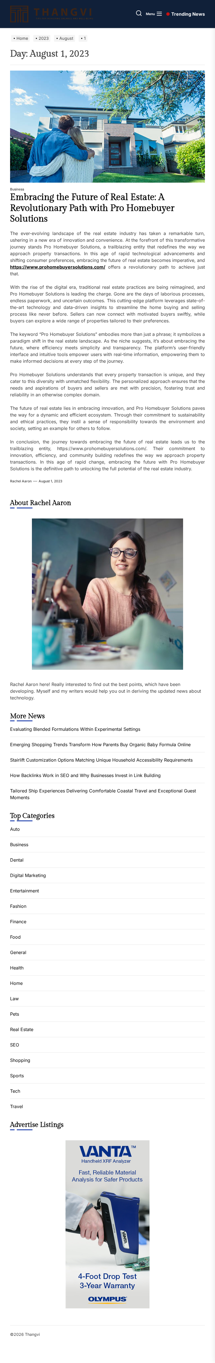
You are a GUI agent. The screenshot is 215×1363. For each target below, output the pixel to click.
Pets (14, 1014)
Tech (15, 1091)
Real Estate (21, 1029)
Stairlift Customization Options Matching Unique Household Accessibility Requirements (101, 760)
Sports (17, 1075)
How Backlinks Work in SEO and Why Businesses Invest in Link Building (85, 775)
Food (15, 937)
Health (17, 968)
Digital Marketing (28, 875)
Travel (16, 1106)
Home (16, 983)
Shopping (20, 1060)
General (18, 952)
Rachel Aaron (21, 481)
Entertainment (24, 891)
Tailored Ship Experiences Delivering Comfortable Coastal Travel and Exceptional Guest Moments (103, 794)
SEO (14, 1045)
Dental (17, 860)
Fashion (18, 906)
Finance (18, 921)
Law (14, 998)
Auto (15, 829)
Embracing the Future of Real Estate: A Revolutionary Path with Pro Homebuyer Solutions (92, 208)
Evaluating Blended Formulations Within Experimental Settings (75, 729)
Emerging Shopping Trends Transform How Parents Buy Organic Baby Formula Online (100, 744)
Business (17, 189)
